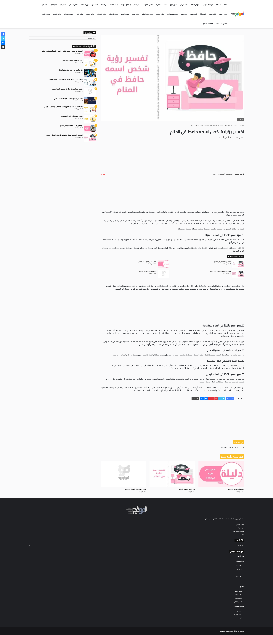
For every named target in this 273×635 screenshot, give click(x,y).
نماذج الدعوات (113, 14)
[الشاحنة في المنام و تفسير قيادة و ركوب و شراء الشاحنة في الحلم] (90, 54)
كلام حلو (44, 5)
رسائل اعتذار (137, 5)
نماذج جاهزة (79, 14)
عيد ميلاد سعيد (73, 5)
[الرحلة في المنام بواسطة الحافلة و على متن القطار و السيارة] (90, 138)
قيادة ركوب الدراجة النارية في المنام (71, 125)
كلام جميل (53, 5)
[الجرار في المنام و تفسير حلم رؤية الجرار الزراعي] (90, 100)
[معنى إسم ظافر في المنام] (238, 264)
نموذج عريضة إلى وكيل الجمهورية (72, 116)
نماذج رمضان (68, 14)
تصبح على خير (184, 5)
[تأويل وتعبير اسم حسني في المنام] (238, 274)
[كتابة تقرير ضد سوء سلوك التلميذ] (90, 63)
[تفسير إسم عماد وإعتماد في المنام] (123, 474)
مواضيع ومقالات (172, 14)
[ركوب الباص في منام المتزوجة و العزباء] (90, 73)
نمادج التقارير (160, 14)
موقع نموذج (240, 524)
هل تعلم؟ (239, 569)
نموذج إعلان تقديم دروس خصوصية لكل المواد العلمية (66, 79)
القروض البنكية (195, 5)
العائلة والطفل (238, 591)
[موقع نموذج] (237, 14)
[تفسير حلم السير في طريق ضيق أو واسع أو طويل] (90, 92)
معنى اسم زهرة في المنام (187, 489)
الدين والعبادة (238, 598)
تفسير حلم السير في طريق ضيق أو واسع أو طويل (67, 89)
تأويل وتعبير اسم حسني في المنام (220, 271)
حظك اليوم (239, 576)
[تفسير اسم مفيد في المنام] (163, 274)
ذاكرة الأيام (239, 566)
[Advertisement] (172, 156)
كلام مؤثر (203, 14)
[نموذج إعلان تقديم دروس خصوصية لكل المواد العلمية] (90, 82)
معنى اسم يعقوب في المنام (147, 261)
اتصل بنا (241, 534)
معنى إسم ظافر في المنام (222, 261)
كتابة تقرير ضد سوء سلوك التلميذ (72, 60)
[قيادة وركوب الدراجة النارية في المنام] (90, 129)
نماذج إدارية (135, 14)
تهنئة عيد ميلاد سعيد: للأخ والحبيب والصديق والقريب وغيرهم (63, 106)
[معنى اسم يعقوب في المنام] (163, 264)
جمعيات (158, 5)
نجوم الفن (239, 611)
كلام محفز (193, 14)
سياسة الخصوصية (238, 531)
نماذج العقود (90, 14)
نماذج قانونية (57, 14)
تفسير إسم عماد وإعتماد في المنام (135, 489)
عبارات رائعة (85, 5)
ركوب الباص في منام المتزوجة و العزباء (71, 70)
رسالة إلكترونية (126, 5)
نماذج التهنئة (125, 14)
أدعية (225, 5)
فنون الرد (63, 5)
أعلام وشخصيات (237, 614)
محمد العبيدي (239, 174)
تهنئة (165, 5)
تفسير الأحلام (207, 23)
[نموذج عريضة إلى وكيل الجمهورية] (90, 119)
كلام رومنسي (223, 14)
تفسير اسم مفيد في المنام (147, 271)
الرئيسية (240, 125)
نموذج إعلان (46, 14)
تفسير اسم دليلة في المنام (236, 489)
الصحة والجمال (238, 594)
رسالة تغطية (114, 5)
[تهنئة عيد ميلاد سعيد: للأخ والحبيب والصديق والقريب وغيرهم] (90, 110)
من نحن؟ (241, 528)
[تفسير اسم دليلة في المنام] (221, 474)
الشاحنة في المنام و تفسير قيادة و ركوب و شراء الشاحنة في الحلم (62, 51)
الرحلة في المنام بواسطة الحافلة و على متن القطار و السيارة (64, 135)
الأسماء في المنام (221, 125)
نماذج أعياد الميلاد (147, 14)
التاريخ (240, 618)
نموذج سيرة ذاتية (221, 23)
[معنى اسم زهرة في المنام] (172, 474)
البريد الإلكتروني (208, 5)
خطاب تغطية (148, 5)
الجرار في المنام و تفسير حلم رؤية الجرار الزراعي (68, 98)
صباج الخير (95, 5)
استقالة (218, 5)
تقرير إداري (173, 5)
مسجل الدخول (231, 447)
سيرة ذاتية (104, 5)
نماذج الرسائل (101, 14)
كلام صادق (212, 14)
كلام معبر (184, 14)
